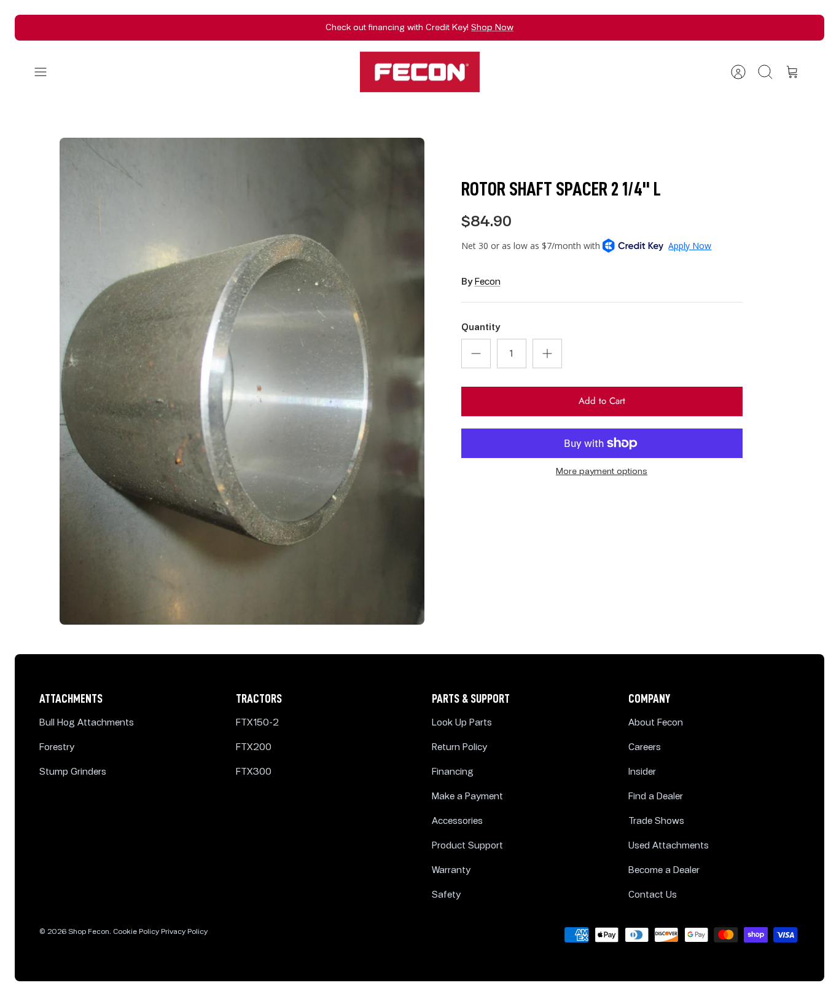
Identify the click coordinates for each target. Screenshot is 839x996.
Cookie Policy (136, 931)
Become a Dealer (664, 870)
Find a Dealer (655, 796)
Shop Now (492, 27)
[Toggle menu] (46, 72)
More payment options (601, 471)
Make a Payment (467, 796)
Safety (446, 895)
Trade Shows (656, 821)
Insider (642, 772)
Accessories (457, 821)
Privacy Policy (184, 931)
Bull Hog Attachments (86, 723)
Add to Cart (602, 401)
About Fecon (655, 723)
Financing (453, 772)
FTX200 (253, 747)
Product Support (467, 846)
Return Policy (459, 747)
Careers (644, 747)
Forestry (56, 747)
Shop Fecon (88, 931)
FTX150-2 (257, 723)
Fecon (488, 282)
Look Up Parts (462, 723)
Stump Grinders (72, 772)
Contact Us (652, 895)
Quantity (480, 327)
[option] (242, 381)
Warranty (451, 870)
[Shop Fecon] (420, 72)
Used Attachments (668, 846)
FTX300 (253, 772)
